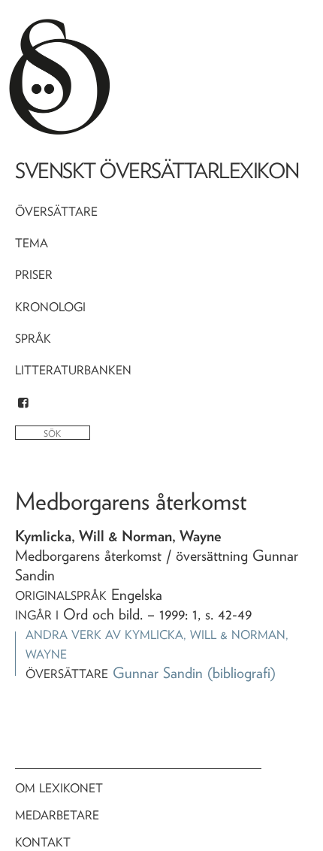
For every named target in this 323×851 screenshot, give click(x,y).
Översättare (56, 211)
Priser (34, 275)
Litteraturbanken (73, 370)
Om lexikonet (59, 788)
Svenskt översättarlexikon (157, 170)
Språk (33, 339)
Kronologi (50, 307)
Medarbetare (57, 815)
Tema (31, 243)
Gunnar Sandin (158, 673)
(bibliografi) (241, 673)
